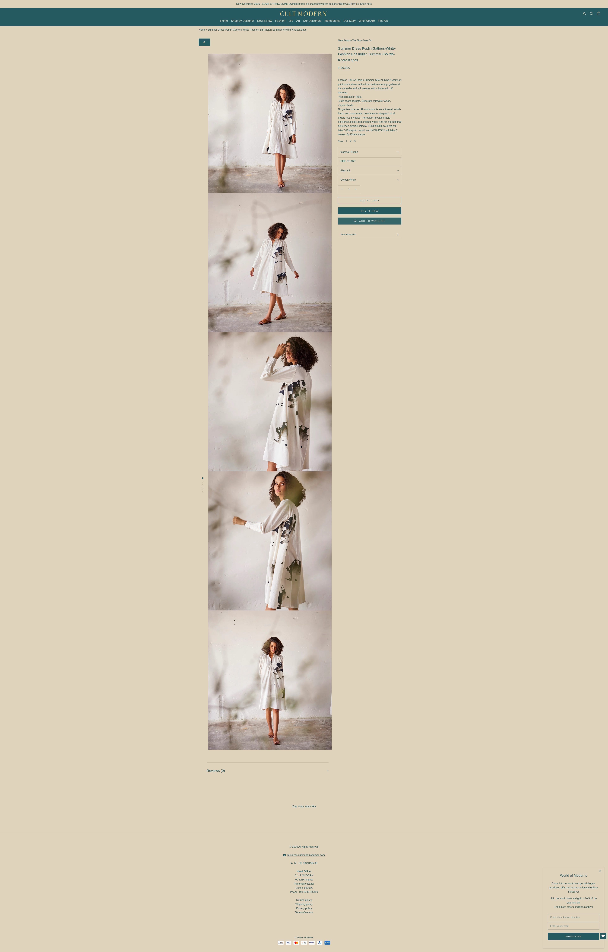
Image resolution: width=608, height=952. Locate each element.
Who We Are (367, 20)
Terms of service (304, 912)
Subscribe (573, 936)
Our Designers (312, 20)
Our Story (349, 20)
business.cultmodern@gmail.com (306, 855)
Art (298, 20)
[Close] (600, 871)
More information (348, 234)
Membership (332, 20)
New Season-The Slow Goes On (355, 40)
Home (224, 20)
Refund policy (304, 900)
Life (290, 20)
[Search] (591, 13)
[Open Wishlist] (603, 936)
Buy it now (370, 211)
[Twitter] (351, 141)
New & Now (264, 20)
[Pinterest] (355, 141)
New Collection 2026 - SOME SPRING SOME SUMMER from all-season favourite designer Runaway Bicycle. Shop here (304, 4)
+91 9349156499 (307, 863)
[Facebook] (346, 141)
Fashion (280, 20)
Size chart (348, 161)
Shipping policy (304, 904)
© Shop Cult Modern (304, 937)
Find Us (383, 20)
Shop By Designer (242, 20)
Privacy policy (304, 908)
